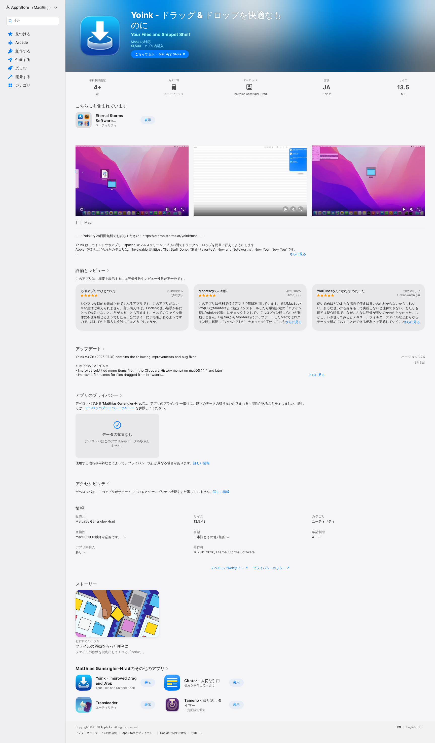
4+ (314, 537)
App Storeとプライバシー (138, 733)
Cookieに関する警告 (173, 733)
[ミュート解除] (175, 209)
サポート (196, 733)
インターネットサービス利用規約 (96, 733)
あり (79, 552)
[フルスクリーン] (182, 209)
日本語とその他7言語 (209, 537)
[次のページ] (429, 181)
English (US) (414, 727)
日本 (398, 727)
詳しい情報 (201, 463)
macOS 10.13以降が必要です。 (98, 537)
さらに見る (298, 254)
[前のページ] (70, 181)
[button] (33, 34)
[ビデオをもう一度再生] (82, 209)
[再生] (286, 209)
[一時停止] (167, 209)
